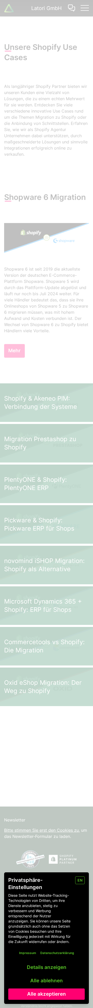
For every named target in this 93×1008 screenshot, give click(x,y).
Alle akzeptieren (46, 994)
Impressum (27, 953)
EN (80, 880)
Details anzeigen (46, 967)
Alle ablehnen (46, 981)
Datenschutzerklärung (57, 953)
